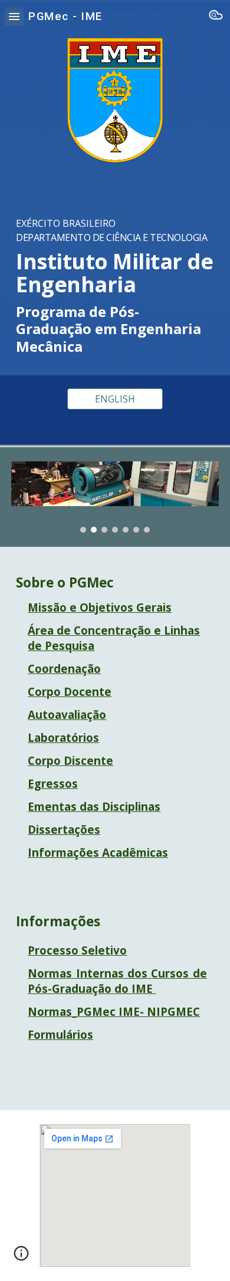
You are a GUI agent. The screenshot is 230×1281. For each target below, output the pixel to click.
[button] (14, 16)
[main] (115, 275)
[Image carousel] (115, 497)
